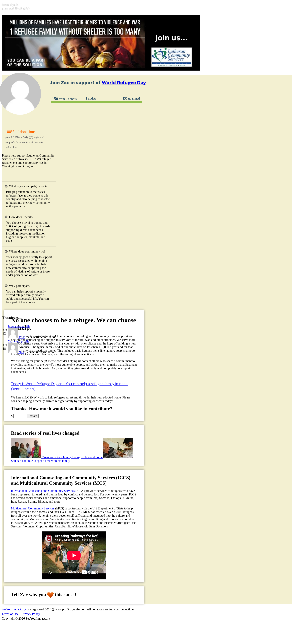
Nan (21, 352)
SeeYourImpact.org (14, 609)
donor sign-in (10, 4)
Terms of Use (10, 614)
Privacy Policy (31, 614)
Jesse (22, 337)
